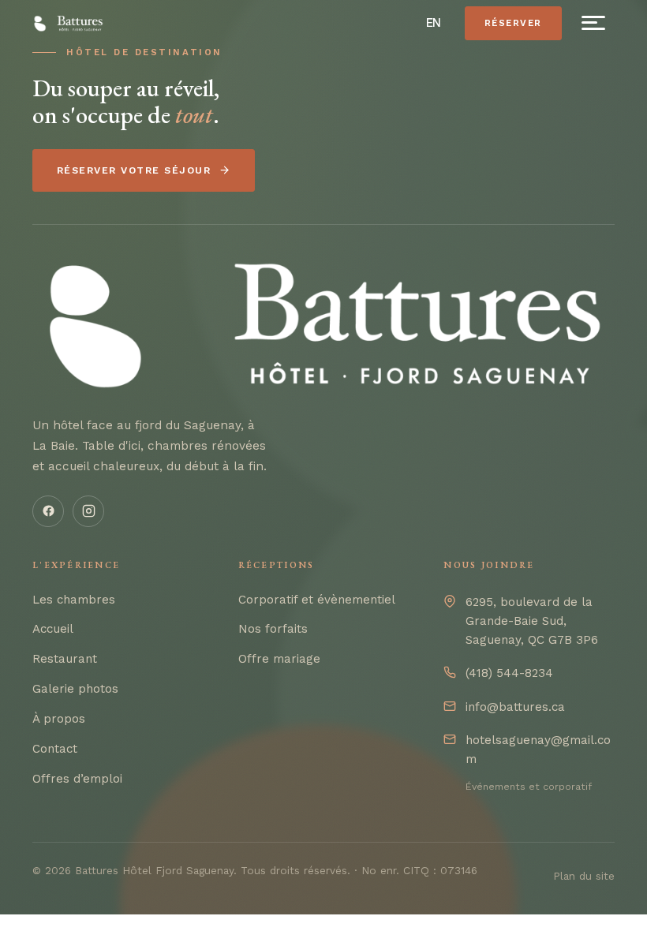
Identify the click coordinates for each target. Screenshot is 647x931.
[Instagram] (88, 511)
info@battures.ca (515, 707)
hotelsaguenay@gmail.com (538, 749)
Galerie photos (75, 689)
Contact (54, 749)
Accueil (52, 629)
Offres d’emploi (77, 779)
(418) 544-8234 (509, 673)
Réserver (513, 22)
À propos (58, 719)
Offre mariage (279, 659)
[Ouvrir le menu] (593, 23)
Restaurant (64, 659)
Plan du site (584, 875)
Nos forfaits (273, 629)
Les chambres (73, 600)
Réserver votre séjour (134, 170)
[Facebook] (48, 511)
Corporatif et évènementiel (316, 600)
